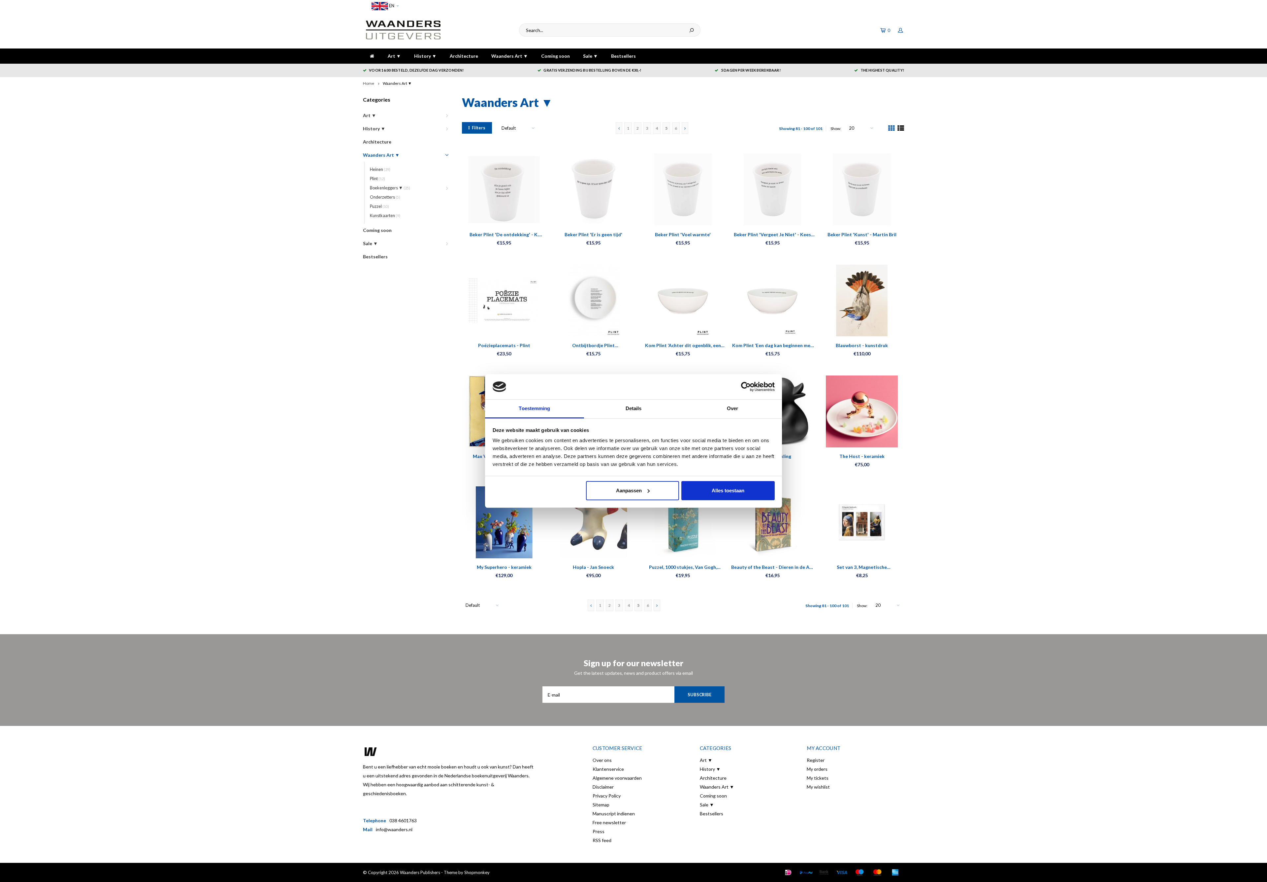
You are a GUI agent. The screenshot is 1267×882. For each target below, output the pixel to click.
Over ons (602, 760)
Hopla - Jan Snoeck (593, 567)
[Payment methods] (788, 872)
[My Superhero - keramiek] (504, 522)
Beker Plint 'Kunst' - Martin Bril (862, 234)
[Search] (691, 30)
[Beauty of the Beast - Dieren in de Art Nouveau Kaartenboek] (772, 522)
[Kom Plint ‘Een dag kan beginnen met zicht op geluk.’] (772, 300)
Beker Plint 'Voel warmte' (683, 234)
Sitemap (601, 804)
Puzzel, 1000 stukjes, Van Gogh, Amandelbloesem (683, 567)
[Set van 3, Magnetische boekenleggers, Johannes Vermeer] (862, 522)
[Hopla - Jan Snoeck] (593, 522)
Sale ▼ (590, 56)
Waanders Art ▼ (509, 56)
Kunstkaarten (385, 215)
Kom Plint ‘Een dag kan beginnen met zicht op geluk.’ (772, 346)
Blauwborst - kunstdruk (862, 345)
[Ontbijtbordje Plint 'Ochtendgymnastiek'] (593, 300)
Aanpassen (629, 490)
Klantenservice (608, 769)
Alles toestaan (728, 490)
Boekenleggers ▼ (390, 187)
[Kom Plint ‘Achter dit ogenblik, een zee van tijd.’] (683, 300)
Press (598, 831)
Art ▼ (394, 56)
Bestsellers (623, 56)
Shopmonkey (477, 872)
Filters (478, 127)
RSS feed (602, 840)
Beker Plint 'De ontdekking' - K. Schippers (504, 235)
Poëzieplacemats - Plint (504, 345)
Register (816, 760)
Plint (377, 178)
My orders (817, 769)
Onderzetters (385, 197)
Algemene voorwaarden (617, 778)
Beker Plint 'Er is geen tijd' (593, 234)
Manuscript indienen (614, 813)
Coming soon (555, 56)
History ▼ (425, 56)
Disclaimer (603, 787)
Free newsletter (609, 822)
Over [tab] (732, 408)
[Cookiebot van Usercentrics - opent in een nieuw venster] (746, 387)
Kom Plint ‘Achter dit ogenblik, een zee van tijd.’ (683, 346)
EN (391, 5)
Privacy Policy (607, 796)
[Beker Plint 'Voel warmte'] (683, 189)
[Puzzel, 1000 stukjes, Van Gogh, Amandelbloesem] (683, 522)
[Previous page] (619, 128)
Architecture (464, 56)
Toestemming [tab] (534, 408)
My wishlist (818, 787)
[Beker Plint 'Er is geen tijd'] (593, 189)
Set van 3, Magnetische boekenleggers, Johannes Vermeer (862, 567)
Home (368, 83)
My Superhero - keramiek (504, 567)
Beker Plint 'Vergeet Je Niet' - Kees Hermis (772, 235)
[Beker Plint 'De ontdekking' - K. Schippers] (504, 189)
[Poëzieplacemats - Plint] (504, 300)
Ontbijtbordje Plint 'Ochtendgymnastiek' (593, 346)
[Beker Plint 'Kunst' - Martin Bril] (862, 189)
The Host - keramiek (862, 456)
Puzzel (379, 206)
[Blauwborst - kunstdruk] (862, 300)
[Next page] (685, 128)
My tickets (817, 778)
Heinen (380, 169)
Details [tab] (634, 408)
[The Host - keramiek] (862, 411)
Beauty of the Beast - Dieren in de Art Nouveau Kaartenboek (772, 567)
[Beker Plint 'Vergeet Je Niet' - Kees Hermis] (772, 189)
